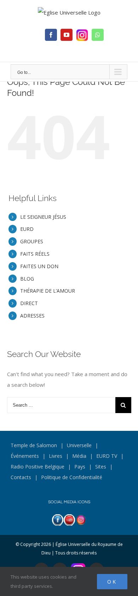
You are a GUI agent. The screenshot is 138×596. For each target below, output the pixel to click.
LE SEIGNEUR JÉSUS (43, 216)
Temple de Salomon (34, 445)
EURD (27, 229)
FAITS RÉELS (35, 253)
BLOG (27, 278)
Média (79, 456)
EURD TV (106, 456)
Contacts (21, 477)
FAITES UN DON (39, 266)
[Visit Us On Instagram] (81, 519)
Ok (112, 581)
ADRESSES (32, 315)
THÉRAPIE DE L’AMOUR (47, 290)
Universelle (79, 445)
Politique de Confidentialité (71, 477)
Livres (55, 456)
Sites (100, 466)
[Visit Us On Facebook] (57, 519)
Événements (25, 456)
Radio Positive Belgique (37, 466)
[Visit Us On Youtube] (69, 519)
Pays (79, 466)
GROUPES (31, 241)
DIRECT (29, 303)
